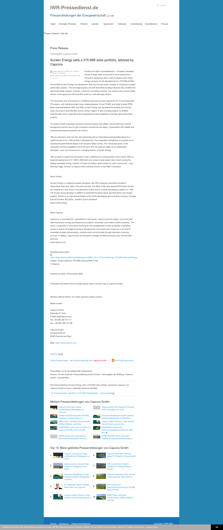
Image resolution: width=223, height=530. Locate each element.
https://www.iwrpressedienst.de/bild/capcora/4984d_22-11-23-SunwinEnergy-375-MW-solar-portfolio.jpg (93, 257)
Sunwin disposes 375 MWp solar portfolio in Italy (65, 76)
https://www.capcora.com (66, 342)
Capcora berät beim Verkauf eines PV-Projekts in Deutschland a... (121, 456)
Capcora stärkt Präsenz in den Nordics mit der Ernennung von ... (77, 497)
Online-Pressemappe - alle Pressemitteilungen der (78, 360)
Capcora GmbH (70, 53)
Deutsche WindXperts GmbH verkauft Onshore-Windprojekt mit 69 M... (77, 477)
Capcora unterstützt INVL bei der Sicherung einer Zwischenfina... (121, 475)
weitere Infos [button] (152, 527)
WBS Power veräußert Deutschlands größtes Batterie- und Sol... (120, 497)
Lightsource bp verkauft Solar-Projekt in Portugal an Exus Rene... (76, 466)
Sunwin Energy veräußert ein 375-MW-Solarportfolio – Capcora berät (83, 393)
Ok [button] (217, 527)
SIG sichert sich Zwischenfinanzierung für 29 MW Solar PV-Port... (121, 487)
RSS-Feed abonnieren (123, 360)
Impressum (64, 523)
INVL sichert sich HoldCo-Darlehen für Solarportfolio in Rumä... (119, 466)
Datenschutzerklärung (80, 523)
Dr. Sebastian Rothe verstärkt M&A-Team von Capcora (76, 486)
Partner (53, 523)
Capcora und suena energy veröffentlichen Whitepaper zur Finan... (77, 456)
